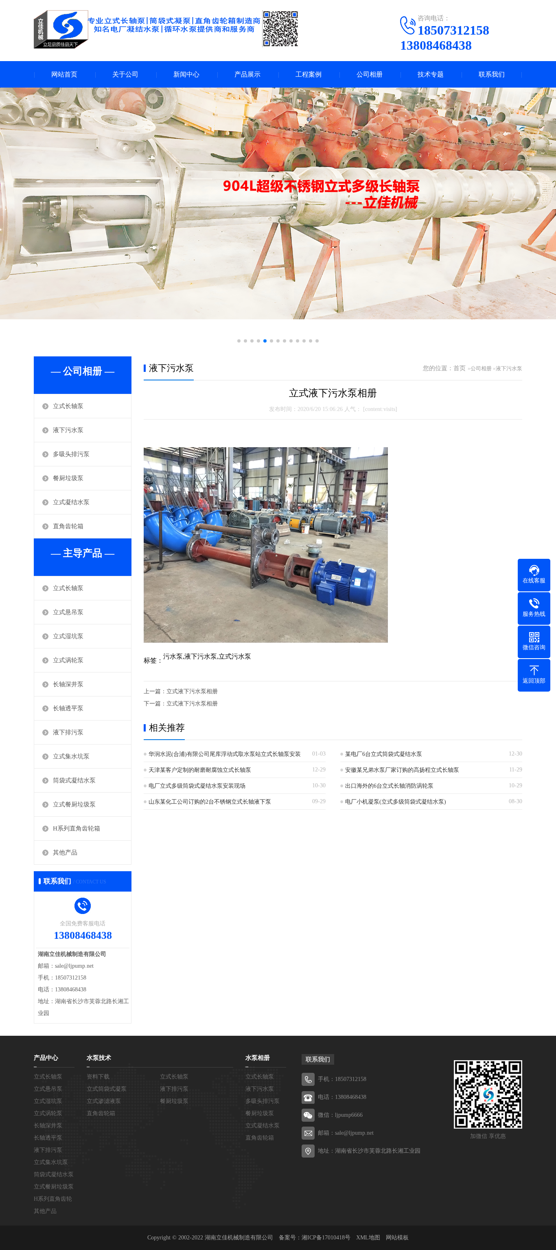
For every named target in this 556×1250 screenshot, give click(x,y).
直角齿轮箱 (68, 526)
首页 (459, 368)
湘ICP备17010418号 (326, 1238)
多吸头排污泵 (71, 454)
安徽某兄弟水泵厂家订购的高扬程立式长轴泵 (402, 770)
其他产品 (65, 852)
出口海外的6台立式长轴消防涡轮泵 (389, 786)
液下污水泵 (68, 430)
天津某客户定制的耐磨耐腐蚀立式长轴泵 (200, 770)
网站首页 (64, 74)
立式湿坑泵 (68, 636)
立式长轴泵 (68, 406)
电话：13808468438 (342, 1097)
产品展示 (247, 74)
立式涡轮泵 (68, 660)
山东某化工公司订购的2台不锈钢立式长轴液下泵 (210, 802)
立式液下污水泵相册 (192, 691)
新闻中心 (186, 74)
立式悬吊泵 (68, 612)
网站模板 (397, 1238)
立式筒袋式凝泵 (107, 1089)
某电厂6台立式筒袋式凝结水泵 (383, 754)
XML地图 (368, 1238)
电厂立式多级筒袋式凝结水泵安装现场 (197, 786)
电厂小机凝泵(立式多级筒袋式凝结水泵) (395, 802)
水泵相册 (257, 1057)
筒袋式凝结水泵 (74, 780)
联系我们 (492, 74)
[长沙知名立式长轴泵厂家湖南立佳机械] (166, 29)
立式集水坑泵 (71, 756)
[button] (239, 341)
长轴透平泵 (68, 708)
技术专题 (431, 74)
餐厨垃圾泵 (68, 478)
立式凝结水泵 (71, 502)
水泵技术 (99, 1057)
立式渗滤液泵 (104, 1101)
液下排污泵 (68, 732)
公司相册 (370, 74)
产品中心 (46, 1057)
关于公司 (125, 74)
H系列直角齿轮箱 (76, 828)
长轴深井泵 (68, 684)
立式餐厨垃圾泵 (74, 804)
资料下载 (98, 1077)
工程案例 (309, 74)
